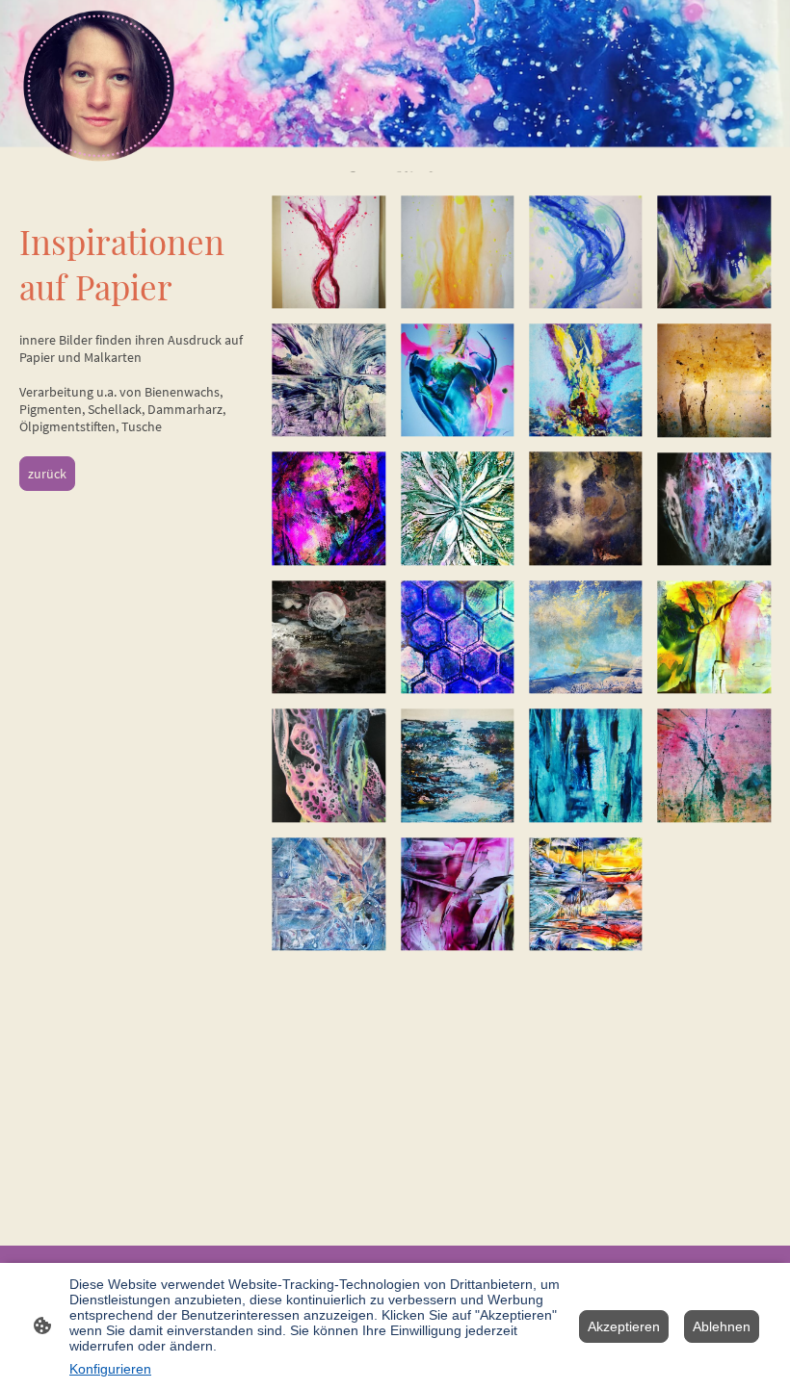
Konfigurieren (110, 1369)
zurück (47, 473)
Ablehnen (721, 1326)
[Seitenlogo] (98, 86)
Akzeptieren (624, 1326)
